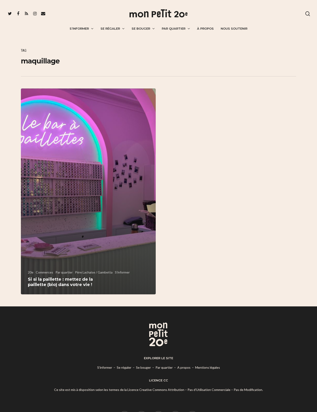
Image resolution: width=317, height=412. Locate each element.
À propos (205, 28)
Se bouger (141, 28)
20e (30, 272)
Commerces (44, 272)
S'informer (122, 272)
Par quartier (173, 28)
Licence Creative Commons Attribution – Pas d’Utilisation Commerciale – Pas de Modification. (195, 390)
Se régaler (110, 28)
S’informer (79, 28)
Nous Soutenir (234, 28)
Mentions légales (207, 367)
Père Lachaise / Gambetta (94, 272)
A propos (184, 367)
